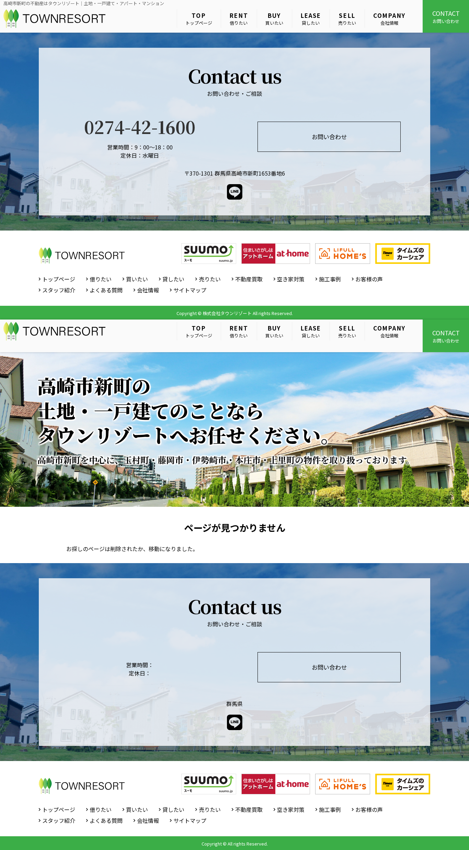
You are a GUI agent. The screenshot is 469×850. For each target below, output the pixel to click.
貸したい (310, 18)
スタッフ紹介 (58, 290)
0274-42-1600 (139, 126)
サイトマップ (189, 290)
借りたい (238, 18)
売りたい (347, 18)
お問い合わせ (446, 16)
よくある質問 (106, 290)
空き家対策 (291, 279)
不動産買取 (249, 279)
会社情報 (389, 18)
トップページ (198, 18)
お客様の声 (369, 279)
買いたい (274, 18)
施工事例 (330, 279)
